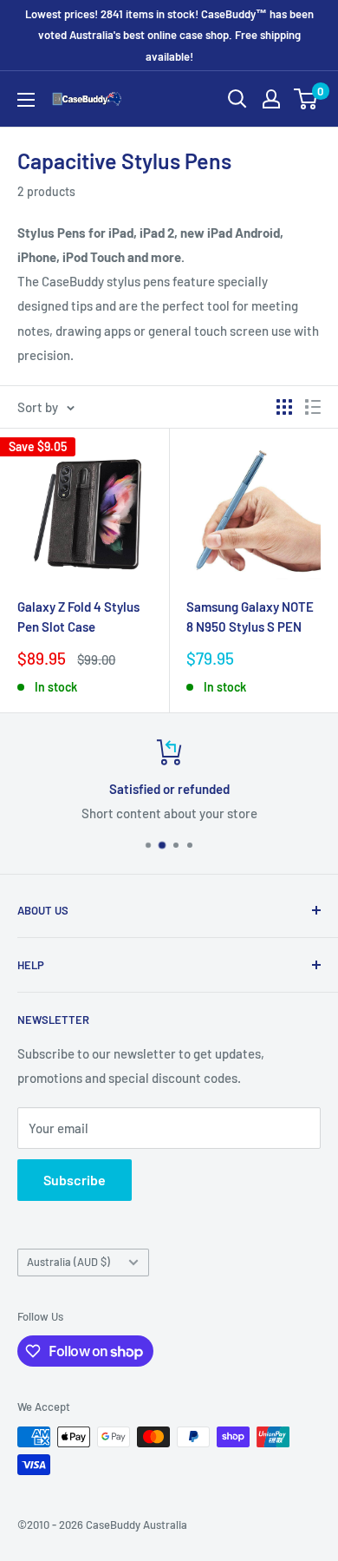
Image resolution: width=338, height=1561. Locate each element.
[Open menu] (26, 100)
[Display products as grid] (284, 407)
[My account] (271, 98)
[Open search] (237, 98)
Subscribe (74, 1179)
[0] (306, 99)
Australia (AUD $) (68, 1262)
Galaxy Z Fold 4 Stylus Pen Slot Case (78, 616)
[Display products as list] (313, 407)
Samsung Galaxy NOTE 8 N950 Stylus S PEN (250, 616)
